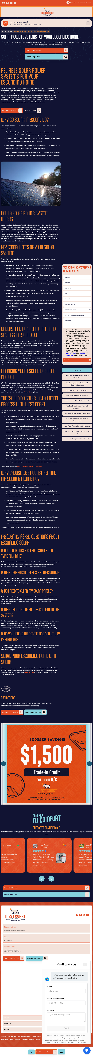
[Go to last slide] (51, 879)
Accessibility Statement (28, 1039)
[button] (3, 763)
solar (10, 31)
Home (4, 31)
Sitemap (38, 1039)
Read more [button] (39, 866)
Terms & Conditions (15, 1039)
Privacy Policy (71, 354)
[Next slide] (42, 879)
